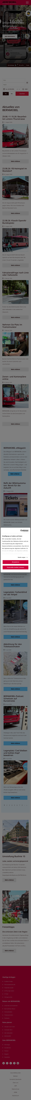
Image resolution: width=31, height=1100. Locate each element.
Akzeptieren (15, 562)
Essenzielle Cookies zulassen (15, 567)
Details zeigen (21, 557)
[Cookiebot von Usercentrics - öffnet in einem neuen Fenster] (21, 531)
